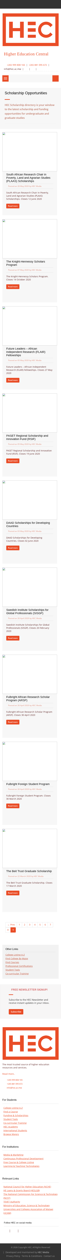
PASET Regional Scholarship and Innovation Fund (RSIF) (27, 437)
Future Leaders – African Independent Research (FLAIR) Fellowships (25, 352)
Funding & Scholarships (15, 1115)
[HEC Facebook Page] (5, 1231)
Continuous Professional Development (23, 1158)
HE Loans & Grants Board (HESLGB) (21, 1190)
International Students (15, 1130)
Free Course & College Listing (18, 1162)
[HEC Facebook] (26, 69)
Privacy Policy (13, 1256)
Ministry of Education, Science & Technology (26, 1205)
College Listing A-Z (15, 954)
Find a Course (10, 1111)
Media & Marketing (13, 1154)
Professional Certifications (19, 966)
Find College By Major (16, 958)
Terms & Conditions (32, 1256)
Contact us (49, 1256)
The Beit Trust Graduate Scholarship (29, 871)
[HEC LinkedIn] (39, 69)
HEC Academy (10, 1126)
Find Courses (12, 962)
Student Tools (12, 969)
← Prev (11, 924)
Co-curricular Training (17, 973)
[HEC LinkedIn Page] (21, 1231)
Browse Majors (11, 1134)
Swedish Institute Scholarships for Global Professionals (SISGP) (27, 611)
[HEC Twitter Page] (13, 1231)
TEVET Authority (11, 1201)
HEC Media (43, 1252)
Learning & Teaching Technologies (21, 1166)
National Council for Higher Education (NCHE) (27, 1186)
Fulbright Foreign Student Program (28, 784)
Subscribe (16, 1011)
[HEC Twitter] (32, 69)
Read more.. (8, 1073)
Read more (13, 206)
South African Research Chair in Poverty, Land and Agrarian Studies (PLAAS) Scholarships (28, 178)
